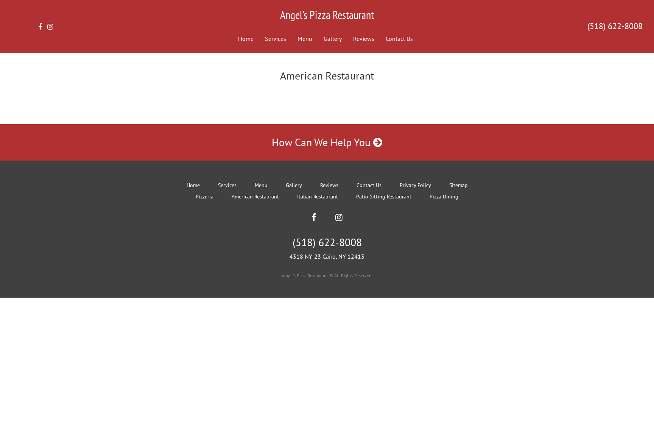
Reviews (363, 38)
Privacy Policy (415, 185)
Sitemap (458, 185)
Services (275, 38)
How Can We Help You (322, 142)
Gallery (333, 38)
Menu (304, 38)
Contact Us (399, 38)
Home (246, 38)
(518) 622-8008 (615, 26)
